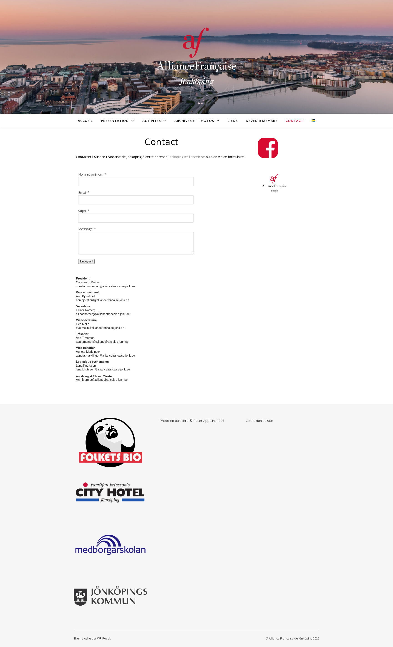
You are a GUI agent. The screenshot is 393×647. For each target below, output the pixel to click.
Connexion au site (259, 420)
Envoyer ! (86, 261)
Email (82, 192)
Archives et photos (194, 120)
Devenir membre (261, 120)
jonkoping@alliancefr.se (187, 156)
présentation (115, 120)
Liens (233, 120)
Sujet (82, 210)
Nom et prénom (90, 174)
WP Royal (103, 638)
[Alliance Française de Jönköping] (196, 57)
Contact (294, 120)
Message (85, 229)
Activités (151, 120)
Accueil (85, 120)
